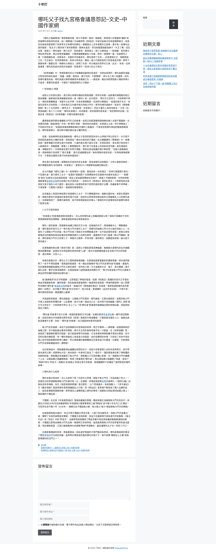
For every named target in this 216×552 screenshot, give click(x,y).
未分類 (43, 445)
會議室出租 (51, 181)
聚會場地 (107, 314)
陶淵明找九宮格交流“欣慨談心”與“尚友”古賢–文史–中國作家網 (65, 450)
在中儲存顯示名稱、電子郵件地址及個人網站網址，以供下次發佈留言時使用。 (81, 524)
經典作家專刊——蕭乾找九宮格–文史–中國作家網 (60, 448)
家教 (104, 381)
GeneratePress (121, 548)
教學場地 (46, 435)
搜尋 (145, 17)
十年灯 (42, 4)
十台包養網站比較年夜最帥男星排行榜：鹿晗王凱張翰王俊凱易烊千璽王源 (160, 68)
